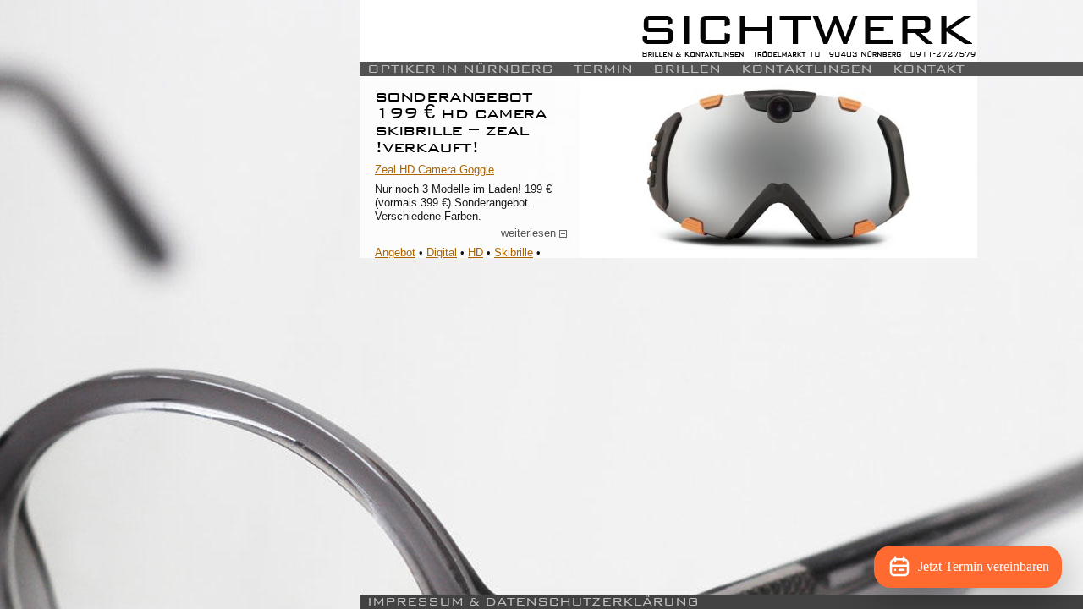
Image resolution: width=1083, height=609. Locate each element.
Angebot (395, 252)
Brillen (687, 69)
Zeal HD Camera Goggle (434, 169)
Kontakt (929, 69)
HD (475, 252)
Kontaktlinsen (806, 69)
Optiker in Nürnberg (460, 69)
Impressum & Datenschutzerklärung (533, 602)
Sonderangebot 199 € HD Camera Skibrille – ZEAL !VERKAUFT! (461, 121)
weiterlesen (534, 233)
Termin (603, 69)
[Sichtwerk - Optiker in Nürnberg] (668, 31)
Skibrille (513, 252)
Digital (441, 252)
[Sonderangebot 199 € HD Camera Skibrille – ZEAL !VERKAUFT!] (778, 167)
